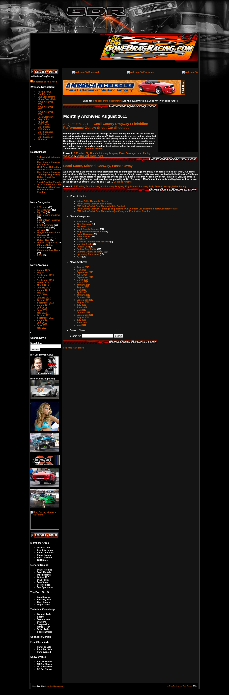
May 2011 (41, 328)
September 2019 (45, 275)
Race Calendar (45, 117)
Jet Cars (41, 230)
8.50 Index (42, 207)
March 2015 (43, 285)
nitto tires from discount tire (107, 101)
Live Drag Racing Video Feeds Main (46, 98)
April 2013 (42, 295)
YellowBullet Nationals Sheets (92, 201)
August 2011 (43, 320)
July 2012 (42, 308)
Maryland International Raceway (93, 241)
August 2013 (43, 290)
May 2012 (42, 313)
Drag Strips (43, 119)
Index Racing (44, 227)
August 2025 (43, 270)
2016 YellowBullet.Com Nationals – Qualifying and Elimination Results (49, 188)
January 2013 (44, 297)
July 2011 (42, 323)
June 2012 (42, 310)
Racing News (44, 92)
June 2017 (42, 277)
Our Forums (43, 94)
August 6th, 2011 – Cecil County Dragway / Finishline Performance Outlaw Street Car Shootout (105, 125)
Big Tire (41, 212)
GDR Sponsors (45, 132)
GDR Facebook (45, 137)
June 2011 (42, 325)
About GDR (43, 122)
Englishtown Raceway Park (139, 186)
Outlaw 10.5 (43, 240)
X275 (39, 255)
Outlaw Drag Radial (47, 242)
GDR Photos (43, 127)
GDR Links (43, 134)
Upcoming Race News (48, 250)
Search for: (36, 343)
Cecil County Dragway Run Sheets (48, 163)
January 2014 (44, 287)
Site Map (42, 139)
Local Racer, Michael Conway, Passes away (98, 166)
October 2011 (43, 315)
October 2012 (44, 300)
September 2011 (45, 318)
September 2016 (45, 280)
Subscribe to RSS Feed (45, 81)
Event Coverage (45, 225)
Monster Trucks (45, 237)
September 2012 (45, 302)
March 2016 (43, 282)
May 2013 (42, 292)
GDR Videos (43, 129)
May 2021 (42, 272)
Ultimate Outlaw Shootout (45, 246)
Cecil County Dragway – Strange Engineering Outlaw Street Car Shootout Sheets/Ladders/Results (49, 177)
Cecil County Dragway (48, 215)
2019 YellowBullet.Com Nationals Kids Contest (49, 168)
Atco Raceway (44, 210)
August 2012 (43, 305)
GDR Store (43, 124)
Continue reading (95, 148)
